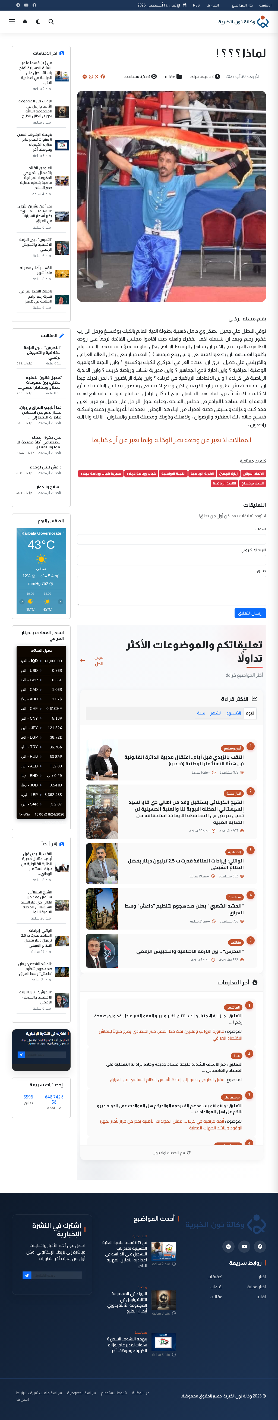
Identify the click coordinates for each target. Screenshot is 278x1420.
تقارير (261, 1297)
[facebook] (260, 1246)
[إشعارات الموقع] (25, 21)
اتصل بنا (212, 5)
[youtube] (244, 1246)
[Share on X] (96, 76)
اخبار (262, 1277)
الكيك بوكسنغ (252, 483)
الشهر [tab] (216, 713)
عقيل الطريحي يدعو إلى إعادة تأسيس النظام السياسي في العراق (167, 1079)
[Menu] (12, 21)
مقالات (169, 76)
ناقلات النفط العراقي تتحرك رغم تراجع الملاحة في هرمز (35, 296)
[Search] (51, 21)
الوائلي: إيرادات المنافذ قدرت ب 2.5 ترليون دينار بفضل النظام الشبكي (186, 864)
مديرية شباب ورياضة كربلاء (100, 473)
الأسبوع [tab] (233, 713)
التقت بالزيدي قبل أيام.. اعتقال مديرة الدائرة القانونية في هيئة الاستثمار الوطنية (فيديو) (184, 760)
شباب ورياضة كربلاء (141, 473)
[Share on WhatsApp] (91, 76)
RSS (196, 5)
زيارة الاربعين (228, 473)
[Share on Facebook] (102, 76)
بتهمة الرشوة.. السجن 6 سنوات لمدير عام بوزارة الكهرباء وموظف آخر (34, 142)
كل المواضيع (242, 5)
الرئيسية (265, 5)
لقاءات (216, 1287)
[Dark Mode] (38, 21)
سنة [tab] (201, 713)
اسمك (260, 529)
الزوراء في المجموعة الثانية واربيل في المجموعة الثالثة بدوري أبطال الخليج (35, 108)
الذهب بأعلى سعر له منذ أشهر (36, 270)
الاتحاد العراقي (253, 473)
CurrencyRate (54, 822)
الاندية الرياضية (202, 473)
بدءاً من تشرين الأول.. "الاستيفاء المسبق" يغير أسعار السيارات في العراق (34, 213)
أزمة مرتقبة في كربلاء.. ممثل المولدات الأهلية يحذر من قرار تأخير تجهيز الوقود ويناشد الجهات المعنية (171, 1124)
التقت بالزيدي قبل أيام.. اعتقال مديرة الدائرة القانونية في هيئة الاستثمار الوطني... (36, 863)
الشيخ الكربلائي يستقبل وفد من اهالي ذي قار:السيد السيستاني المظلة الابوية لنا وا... (36, 902)
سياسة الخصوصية (81, 1392)
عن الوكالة (140, 1392)
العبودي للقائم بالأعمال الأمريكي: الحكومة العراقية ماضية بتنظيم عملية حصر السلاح (36, 177)
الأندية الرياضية (224, 483)
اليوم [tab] (250, 713)
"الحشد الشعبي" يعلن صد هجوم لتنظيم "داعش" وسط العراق (184, 909)
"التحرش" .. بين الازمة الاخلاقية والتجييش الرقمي (190, 951)
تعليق (261, 571)
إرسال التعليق (250, 613)
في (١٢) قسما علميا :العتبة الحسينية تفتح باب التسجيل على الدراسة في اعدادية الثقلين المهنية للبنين (124, 1254)
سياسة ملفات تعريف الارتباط (39, 1392)
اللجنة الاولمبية (173, 473)
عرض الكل (98, 660)
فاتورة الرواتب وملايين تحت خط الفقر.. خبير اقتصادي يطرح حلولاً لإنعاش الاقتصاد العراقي (170, 1034)
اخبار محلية (256, 1287)
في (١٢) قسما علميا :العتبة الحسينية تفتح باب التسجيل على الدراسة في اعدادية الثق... (35, 72)
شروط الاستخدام (114, 1392)
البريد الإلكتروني (253, 550)
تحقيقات (215, 1277)
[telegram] (228, 1246)
